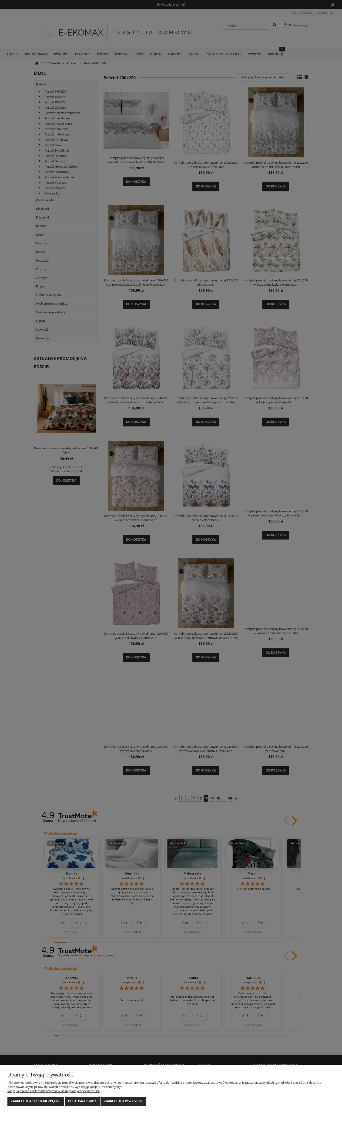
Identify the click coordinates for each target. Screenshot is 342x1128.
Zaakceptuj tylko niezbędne (35, 1101)
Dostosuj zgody (82, 1101)
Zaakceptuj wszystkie (123, 1101)
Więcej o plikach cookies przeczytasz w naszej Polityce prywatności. (53, 1091)
